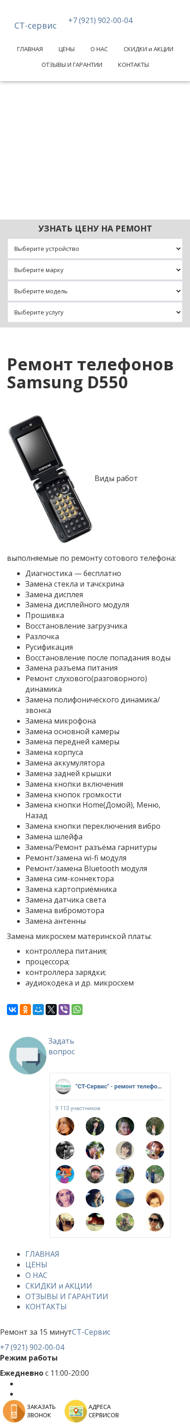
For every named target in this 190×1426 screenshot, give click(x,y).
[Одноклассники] (25, 1009)
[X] (51, 1009)
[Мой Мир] (38, 1009)
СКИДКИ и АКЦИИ (148, 49)
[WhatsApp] (77, 1009)
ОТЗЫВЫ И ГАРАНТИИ (72, 64)
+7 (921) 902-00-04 (100, 20)
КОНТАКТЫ (133, 64)
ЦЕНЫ (67, 49)
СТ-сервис (35, 25)
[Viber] (64, 1009)
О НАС (99, 49)
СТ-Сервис (91, 1332)
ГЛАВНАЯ (30, 49)
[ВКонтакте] (12, 1009)
